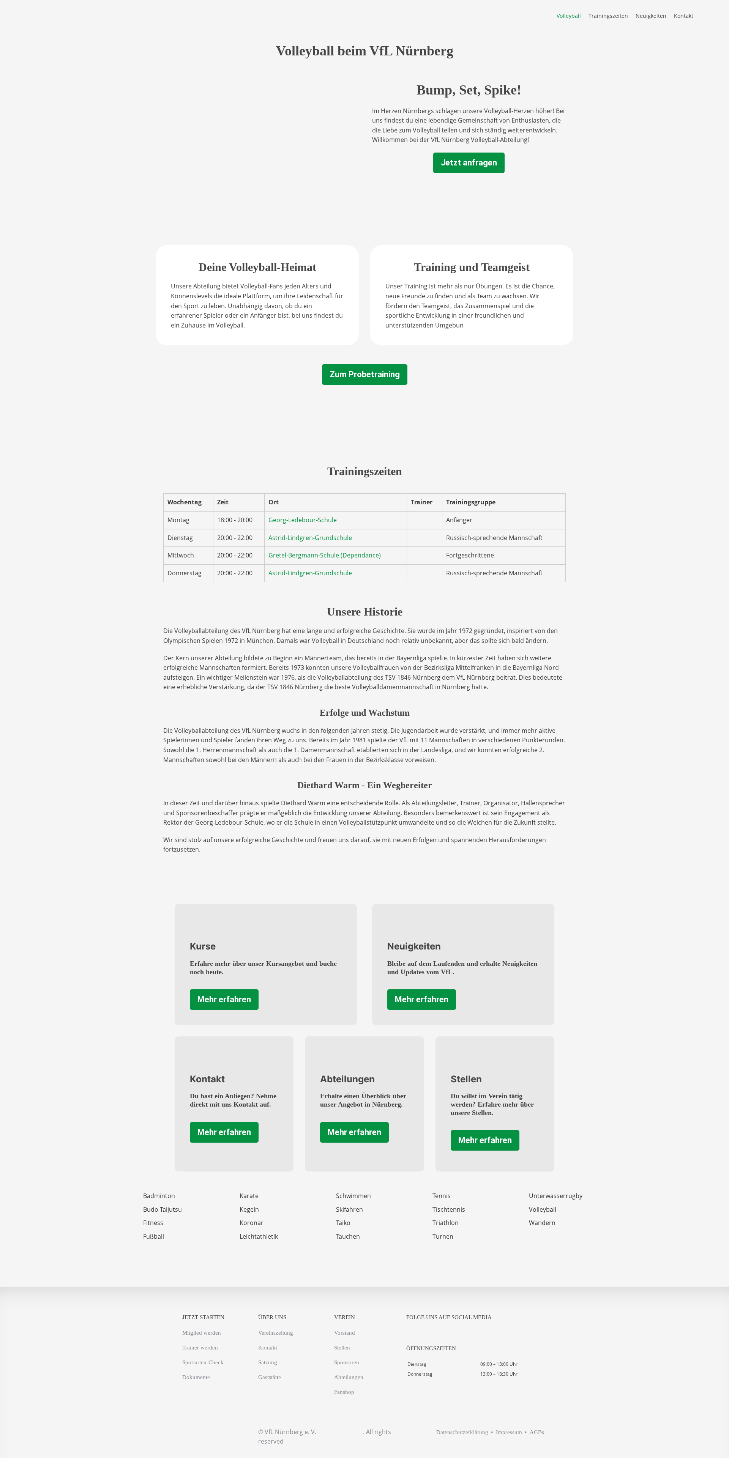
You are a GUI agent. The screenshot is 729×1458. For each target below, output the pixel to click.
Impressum (509, 1432)
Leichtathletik (259, 1236)
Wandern (542, 1223)
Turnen (442, 1236)
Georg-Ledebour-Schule (302, 520)
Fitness (153, 1223)
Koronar (252, 1223)
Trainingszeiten (608, 15)
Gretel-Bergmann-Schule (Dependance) (324, 555)
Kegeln (249, 1209)
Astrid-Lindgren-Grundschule (310, 538)
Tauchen (348, 1236)
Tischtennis (448, 1209)
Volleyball (569, 15)
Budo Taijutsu (162, 1209)
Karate (249, 1196)
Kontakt (683, 15)
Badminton (159, 1196)
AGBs (537, 1432)
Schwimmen (353, 1196)
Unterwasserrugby (555, 1196)
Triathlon (445, 1223)
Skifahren (349, 1209)
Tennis (441, 1196)
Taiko (343, 1223)
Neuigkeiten (651, 15)
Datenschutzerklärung (462, 1432)
